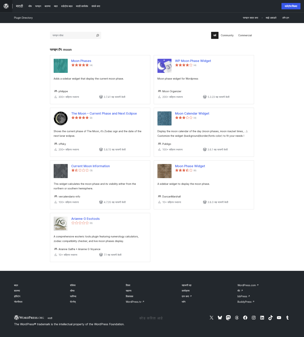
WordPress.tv (135, 301)
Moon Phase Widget (190, 166)
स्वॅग (183, 301)
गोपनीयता (18, 301)
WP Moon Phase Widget (193, 61)
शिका (128, 285)
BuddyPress (246, 301)
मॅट (240, 290)
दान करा (187, 296)
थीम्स (72, 290)
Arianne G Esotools (85, 219)
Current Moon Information (90, 166)
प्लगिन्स (73, 296)
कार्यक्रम (185, 290)
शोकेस (72, 285)
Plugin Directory (23, 17)
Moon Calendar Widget (192, 113)
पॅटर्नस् (73, 301)
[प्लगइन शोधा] (97, 35)
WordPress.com (248, 285)
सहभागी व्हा (186, 285)
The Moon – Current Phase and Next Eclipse (104, 113)
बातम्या (17, 290)
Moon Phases (81, 61)
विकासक (129, 296)
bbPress (244, 296)
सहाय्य (128, 290)
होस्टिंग (17, 296)
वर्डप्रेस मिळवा (291, 6)
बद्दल (16, 285)
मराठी (50, 318)
